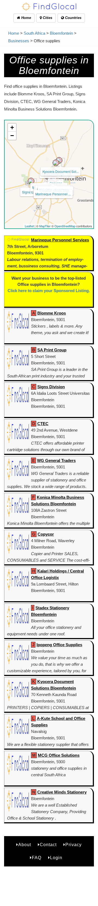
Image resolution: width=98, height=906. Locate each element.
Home (25, 18)
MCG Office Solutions (58, 755)
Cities (47, 18)
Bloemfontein (61, 33)
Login (56, 857)
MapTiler (45, 226)
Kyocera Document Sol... (60, 171)
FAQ (36, 857)
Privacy (73, 844)
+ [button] (12, 127)
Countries (72, 18)
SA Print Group (51, 350)
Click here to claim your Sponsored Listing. (49, 290)
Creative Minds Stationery (62, 792)
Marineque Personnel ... (53, 194)
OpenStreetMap (64, 226)
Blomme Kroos (51, 313)
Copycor (46, 534)
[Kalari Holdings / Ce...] (56, 163)
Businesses (18, 40)
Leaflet (29, 226)
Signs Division (32, 192)
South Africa (34, 33)
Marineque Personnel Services (60, 240)
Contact (48, 844)
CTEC (42, 423)
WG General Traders (56, 460)
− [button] (12, 135)
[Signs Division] (31, 181)
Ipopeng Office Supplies (59, 644)
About (24, 844)
